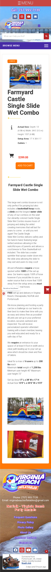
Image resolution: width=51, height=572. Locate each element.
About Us (25, 532)
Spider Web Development (32, 568)
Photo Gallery (25, 527)
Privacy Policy (25, 522)
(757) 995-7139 (29, 497)
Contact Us (25, 542)
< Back (12, 61)
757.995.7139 (29, 10)
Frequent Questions (25, 517)
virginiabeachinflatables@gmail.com (29, 500)
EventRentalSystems (31, 565)
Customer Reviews (25, 537)
